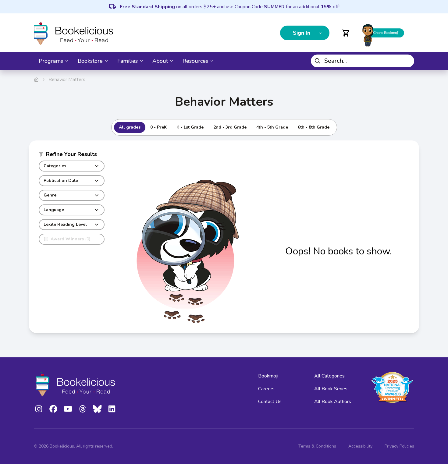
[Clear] (407, 61)
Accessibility (360, 446)
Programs (51, 61)
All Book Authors (332, 401)
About (160, 61)
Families (127, 61)
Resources (195, 61)
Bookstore (90, 61)
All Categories (329, 376)
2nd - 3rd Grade (230, 127)
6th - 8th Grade (313, 127)
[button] (72, 155)
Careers (266, 388)
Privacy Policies (399, 446)
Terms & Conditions (317, 446)
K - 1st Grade (190, 127)
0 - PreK (158, 127)
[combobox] (362, 61)
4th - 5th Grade (272, 127)
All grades (129, 127)
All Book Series (330, 388)
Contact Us (270, 401)
